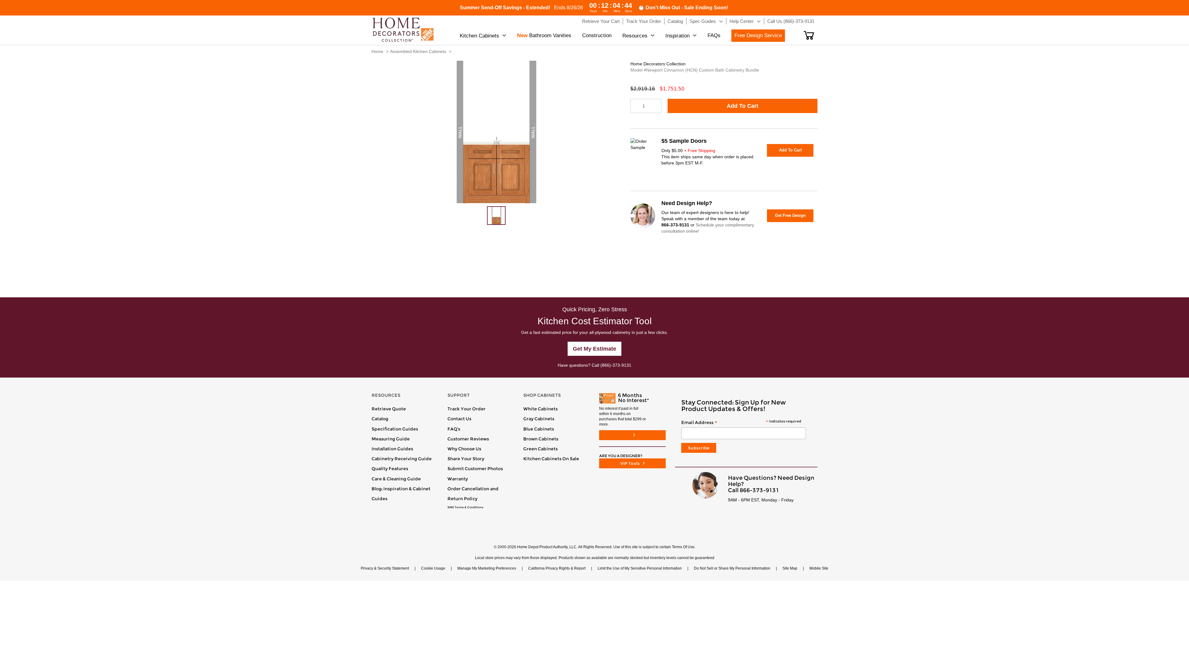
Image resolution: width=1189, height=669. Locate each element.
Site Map (789, 568)
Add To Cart (742, 106)
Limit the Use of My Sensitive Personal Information (640, 568)
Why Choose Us (464, 449)
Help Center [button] (742, 21)
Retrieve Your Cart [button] (601, 21)
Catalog (380, 419)
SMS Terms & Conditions (465, 507)
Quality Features (390, 468)
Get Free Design (790, 215)
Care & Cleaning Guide (396, 479)
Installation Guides (392, 449)
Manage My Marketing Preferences (486, 568)
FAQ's (453, 429)
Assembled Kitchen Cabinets (418, 51)
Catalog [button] (675, 21)
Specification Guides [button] (395, 429)
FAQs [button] (714, 35)
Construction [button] (597, 35)
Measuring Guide (391, 439)
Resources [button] (634, 36)
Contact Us (459, 419)
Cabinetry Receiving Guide (402, 458)
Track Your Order (466, 409)
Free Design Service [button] (758, 35)
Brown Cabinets (540, 439)
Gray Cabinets (538, 419)
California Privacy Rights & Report (557, 568)
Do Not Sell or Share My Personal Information (732, 568)
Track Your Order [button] (643, 21)
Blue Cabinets (538, 429)
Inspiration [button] (677, 36)
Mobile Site (818, 568)
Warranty (457, 479)
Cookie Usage (433, 568)
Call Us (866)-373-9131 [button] (790, 21)
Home (377, 51)
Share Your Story (465, 458)
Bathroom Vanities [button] (544, 35)
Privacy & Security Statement (385, 568)
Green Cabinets (540, 449)
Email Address (741, 422)
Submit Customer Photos (475, 468)
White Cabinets (540, 409)
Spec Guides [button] (703, 21)
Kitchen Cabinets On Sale (551, 458)
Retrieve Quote (389, 409)
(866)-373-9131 (615, 365)
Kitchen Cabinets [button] (479, 36)
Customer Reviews (468, 439)
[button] (809, 35)
